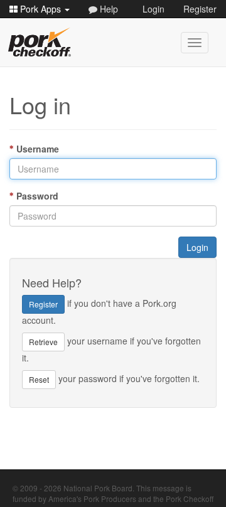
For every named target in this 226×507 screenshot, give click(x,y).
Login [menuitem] (197, 247)
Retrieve (43, 341)
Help (107, 9)
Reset (39, 379)
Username (37, 148)
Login (153, 9)
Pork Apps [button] (40, 9)
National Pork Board (97, 488)
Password (37, 195)
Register (200, 9)
